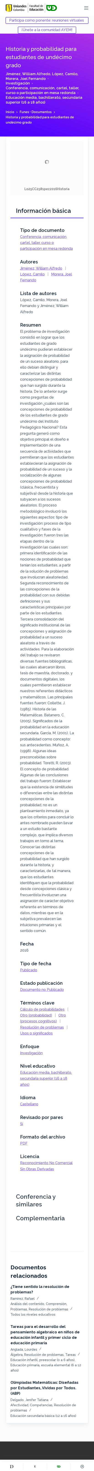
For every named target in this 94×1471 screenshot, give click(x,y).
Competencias (41, 1405)
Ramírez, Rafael (22, 1298)
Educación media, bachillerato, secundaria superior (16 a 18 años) (44, 99)
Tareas (70, 1355)
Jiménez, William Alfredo (28, 74)
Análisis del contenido (27, 1304)
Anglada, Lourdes (23, 1349)
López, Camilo (64, 74)
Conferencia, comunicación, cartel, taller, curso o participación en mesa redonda (42, 90)
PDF (24, 1143)
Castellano (29, 1104)
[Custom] (12, 1466)
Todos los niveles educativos (32, 1314)
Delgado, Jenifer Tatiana (29, 1400)
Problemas (18, 1309)
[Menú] (86, 8)
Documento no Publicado (42, 989)
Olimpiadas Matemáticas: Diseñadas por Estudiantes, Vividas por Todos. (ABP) (44, 1388)
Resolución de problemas (42, 1027)
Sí (21, 1124)
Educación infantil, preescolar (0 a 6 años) (42, 1360)
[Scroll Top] (82, 1466)
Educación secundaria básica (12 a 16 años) (43, 1416)
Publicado (28, 970)
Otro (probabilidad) (36, 1015)
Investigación (18, 83)
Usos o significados (36, 1033)
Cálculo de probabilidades (42, 1009)
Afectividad (19, 1405)
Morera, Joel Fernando (26, 79)
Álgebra (16, 1355)
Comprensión (56, 1304)
